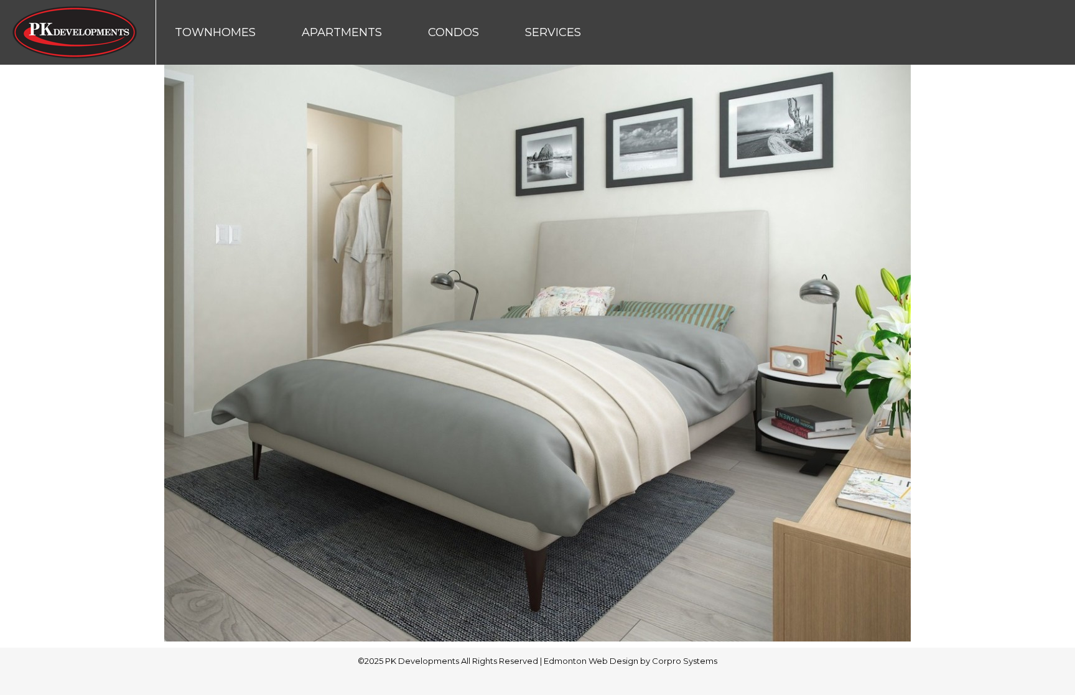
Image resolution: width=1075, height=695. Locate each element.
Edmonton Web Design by (598, 661)
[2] (537, 353)
